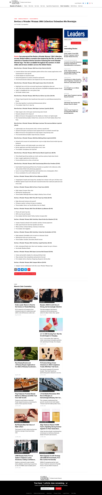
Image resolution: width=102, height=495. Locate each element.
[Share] (19, 269)
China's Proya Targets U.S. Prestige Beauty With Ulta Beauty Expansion (71, 111)
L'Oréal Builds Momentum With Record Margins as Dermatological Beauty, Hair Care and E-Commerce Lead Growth (50, 396)
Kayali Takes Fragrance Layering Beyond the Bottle (73, 96)
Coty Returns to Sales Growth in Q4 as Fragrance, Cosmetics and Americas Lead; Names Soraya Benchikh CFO (73, 81)
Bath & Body (66, 86)
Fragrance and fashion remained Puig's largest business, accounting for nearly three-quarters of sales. (26, 402)
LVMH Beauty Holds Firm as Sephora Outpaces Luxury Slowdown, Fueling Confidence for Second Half (25, 458)
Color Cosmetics (34, 18)
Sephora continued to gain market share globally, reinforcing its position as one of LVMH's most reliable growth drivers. (26, 464)
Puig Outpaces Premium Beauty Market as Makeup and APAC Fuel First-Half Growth (26, 396)
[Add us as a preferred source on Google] (29, 269)
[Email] (15, 269)
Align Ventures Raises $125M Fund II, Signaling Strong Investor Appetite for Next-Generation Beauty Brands (50, 427)
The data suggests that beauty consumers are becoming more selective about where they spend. (49, 311)
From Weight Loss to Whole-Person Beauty (71, 88)
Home (15, 18)
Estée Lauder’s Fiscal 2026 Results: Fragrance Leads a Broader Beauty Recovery (71, 55)
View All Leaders (76, 43)
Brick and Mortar (67, 100)
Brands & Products (23, 18)
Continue (58, 488)
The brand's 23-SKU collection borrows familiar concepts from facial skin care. (26, 431)
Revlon (16, 56)
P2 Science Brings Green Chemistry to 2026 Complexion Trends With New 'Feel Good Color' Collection (50, 365)
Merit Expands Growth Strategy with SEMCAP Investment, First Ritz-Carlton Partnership (50, 457)
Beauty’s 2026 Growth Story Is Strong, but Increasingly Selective (51, 306)
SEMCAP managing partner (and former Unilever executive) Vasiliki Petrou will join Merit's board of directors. (50, 464)
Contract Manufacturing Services (70, 60)
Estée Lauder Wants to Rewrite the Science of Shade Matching (25, 306)
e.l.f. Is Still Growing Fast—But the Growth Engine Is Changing (51, 335)
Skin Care (66, 108)
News (16, 360)
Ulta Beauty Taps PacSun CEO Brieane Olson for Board (72, 103)
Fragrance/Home (67, 68)
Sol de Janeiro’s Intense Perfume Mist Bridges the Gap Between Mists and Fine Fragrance (72, 72)
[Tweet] (25, 269)
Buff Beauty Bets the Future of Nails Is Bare (25, 426)
